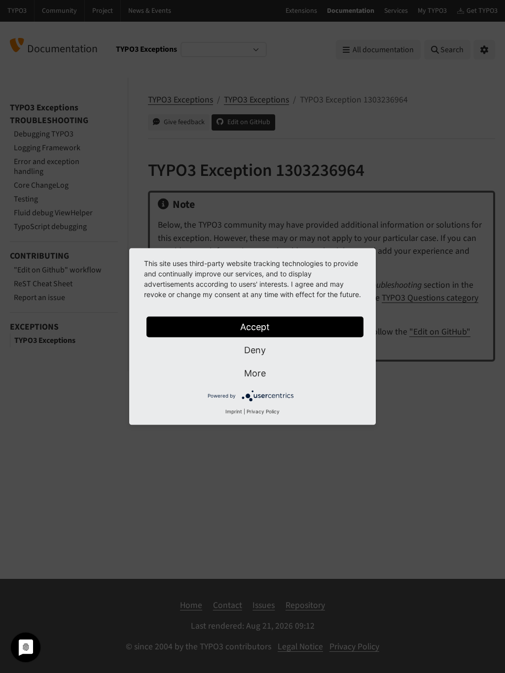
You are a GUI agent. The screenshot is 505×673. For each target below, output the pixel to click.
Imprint (233, 411)
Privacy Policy (263, 411)
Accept (255, 327)
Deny (255, 350)
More (255, 373)
